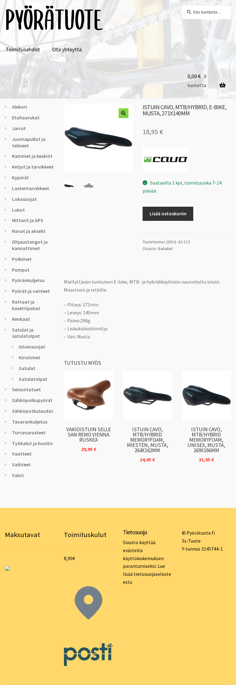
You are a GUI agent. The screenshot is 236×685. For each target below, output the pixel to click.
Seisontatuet (26, 389)
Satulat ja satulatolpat (26, 333)
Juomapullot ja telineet (28, 142)
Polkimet (22, 259)
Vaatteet (22, 454)
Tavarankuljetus (29, 422)
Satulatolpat (33, 379)
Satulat (165, 248)
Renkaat (21, 319)
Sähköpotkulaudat (32, 411)
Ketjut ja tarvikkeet (33, 167)
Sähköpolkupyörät (32, 400)
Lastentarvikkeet (30, 188)
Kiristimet (29, 357)
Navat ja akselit (28, 231)
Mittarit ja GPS (27, 220)
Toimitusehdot (23, 49)
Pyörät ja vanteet (31, 291)
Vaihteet (21, 464)
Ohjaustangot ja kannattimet (30, 245)
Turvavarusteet (29, 432)
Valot (18, 475)
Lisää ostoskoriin (168, 213)
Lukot (18, 210)
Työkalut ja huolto (32, 443)
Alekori (19, 107)
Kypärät (20, 177)
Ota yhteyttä (67, 49)
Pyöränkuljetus (28, 280)
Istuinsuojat (32, 347)
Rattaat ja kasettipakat (26, 305)
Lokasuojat (24, 199)
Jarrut (19, 128)
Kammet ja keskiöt (32, 156)
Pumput (21, 270)
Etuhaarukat (26, 117)
